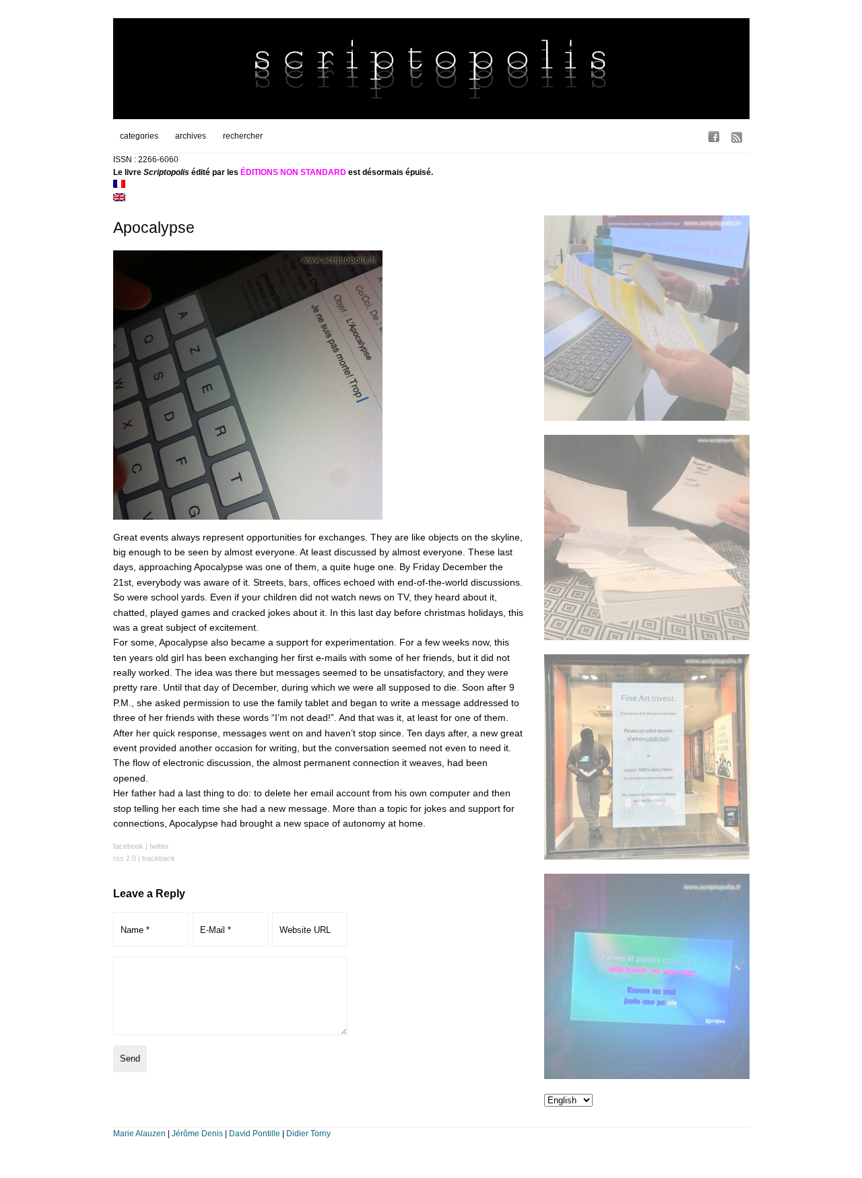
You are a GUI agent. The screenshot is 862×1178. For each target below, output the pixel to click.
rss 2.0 (124, 858)
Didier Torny (308, 1133)
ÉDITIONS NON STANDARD (293, 172)
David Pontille (254, 1133)
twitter (159, 846)
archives (190, 136)
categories (139, 136)
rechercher (243, 136)
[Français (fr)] (119, 185)
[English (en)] (119, 198)
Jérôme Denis (197, 1133)
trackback (158, 858)
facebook (128, 846)
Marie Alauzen (139, 1133)
